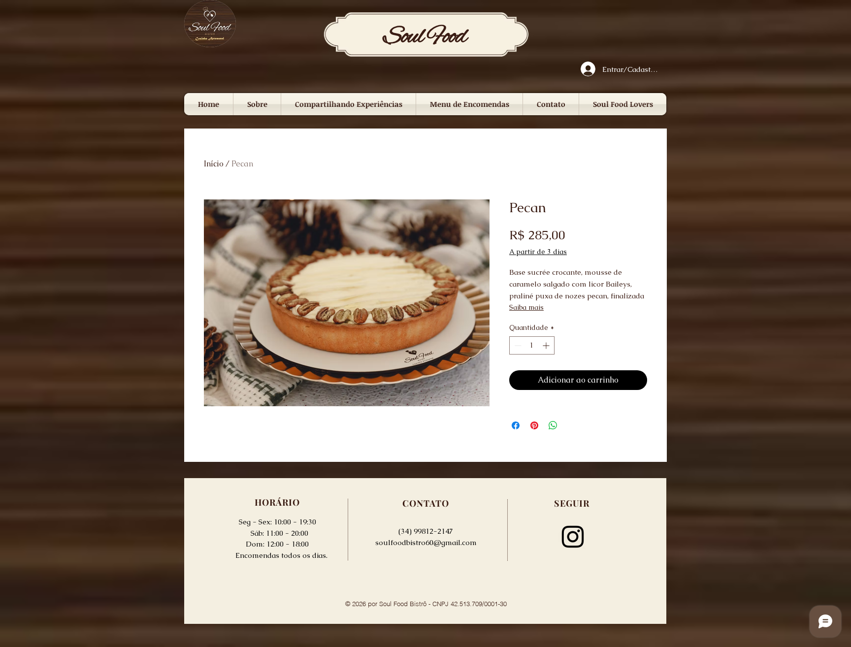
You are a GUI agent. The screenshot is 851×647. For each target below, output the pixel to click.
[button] (348, 104)
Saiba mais (526, 307)
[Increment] (547, 345)
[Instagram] (573, 536)
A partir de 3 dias (538, 251)
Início (214, 164)
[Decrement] (517, 345)
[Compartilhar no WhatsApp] (553, 425)
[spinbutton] (532, 345)
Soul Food (425, 37)
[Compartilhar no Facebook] (516, 425)
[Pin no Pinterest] (534, 425)
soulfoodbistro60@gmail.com (426, 542)
